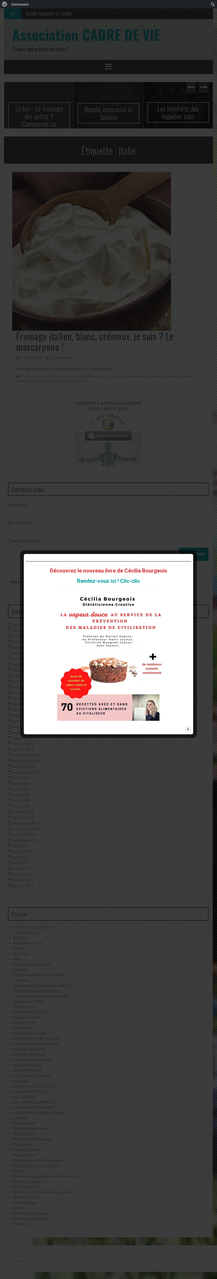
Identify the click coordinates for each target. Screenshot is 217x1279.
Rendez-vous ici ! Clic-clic (108, 581)
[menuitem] (4, 4)
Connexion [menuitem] (20, 4)
